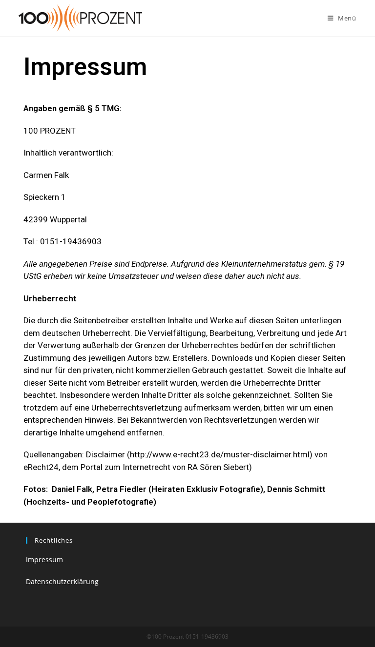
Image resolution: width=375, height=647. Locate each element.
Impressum (44, 559)
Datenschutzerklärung (62, 581)
